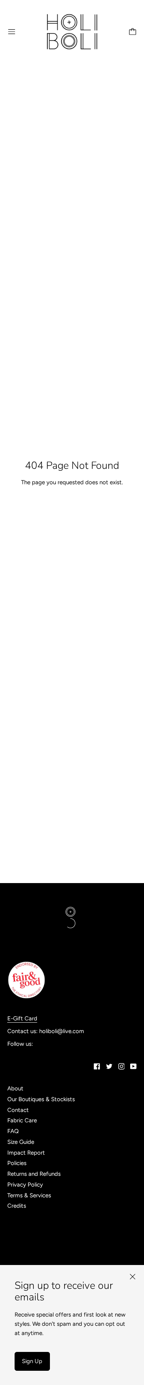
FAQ (13, 1131)
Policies (16, 1163)
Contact (18, 1110)
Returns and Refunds (34, 1173)
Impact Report (26, 1152)
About (15, 1088)
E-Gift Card (22, 1018)
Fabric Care (22, 1120)
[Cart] (132, 31)
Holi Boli (17, 1247)
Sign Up (32, 1361)
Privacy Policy (25, 1184)
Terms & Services (29, 1195)
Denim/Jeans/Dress (32, 1215)
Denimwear (21, 1225)
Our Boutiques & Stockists (41, 1099)
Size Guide (20, 1141)
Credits (16, 1205)
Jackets (17, 1257)
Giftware (18, 1236)
